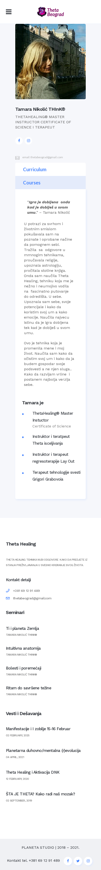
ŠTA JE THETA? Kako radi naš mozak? (40, 794)
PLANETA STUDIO (38, 847)
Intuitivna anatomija (23, 648)
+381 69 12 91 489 (44, 860)
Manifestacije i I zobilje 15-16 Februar (38, 728)
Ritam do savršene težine (28, 688)
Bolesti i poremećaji (23, 668)
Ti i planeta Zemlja (22, 628)
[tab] (50, 169)
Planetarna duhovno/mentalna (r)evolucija (43, 750)
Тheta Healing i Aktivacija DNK (32, 772)
